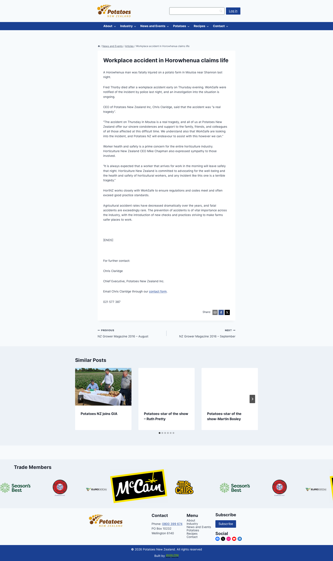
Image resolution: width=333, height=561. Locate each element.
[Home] (99, 46)
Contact (219, 26)
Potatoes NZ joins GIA (99, 414)
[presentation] (103, 386)
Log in (233, 11)
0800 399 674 (172, 524)
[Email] (215, 312)
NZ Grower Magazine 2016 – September (207, 333)
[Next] (252, 399)
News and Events (152, 26)
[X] (227, 312)
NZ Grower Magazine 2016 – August (123, 333)
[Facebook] (221, 312)
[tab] (159, 433)
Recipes (199, 26)
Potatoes (179, 26)
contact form (158, 291)
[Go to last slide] (80, 399)
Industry (126, 26)
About (107, 26)
